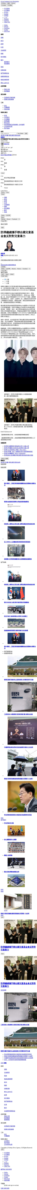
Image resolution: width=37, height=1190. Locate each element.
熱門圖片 (3, 820)
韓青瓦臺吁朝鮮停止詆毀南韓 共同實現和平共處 (15, 1051)
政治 (2, 41)
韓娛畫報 (7, 63)
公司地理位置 (8, 126)
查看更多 (6, 144)
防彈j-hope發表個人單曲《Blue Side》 (15, 450)
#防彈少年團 (4, 135)
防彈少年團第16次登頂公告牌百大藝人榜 (16, 448)
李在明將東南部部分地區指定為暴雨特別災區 (18, 1054)
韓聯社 (3, 137)
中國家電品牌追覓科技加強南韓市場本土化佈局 (18, 1058)
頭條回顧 (3, 70)
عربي (5, 1161)
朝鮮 (2, 53)
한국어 (6, 1156)
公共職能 (7, 119)
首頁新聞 (3, 990)
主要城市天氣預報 (9, 97)
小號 (7, 279)
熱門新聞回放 (5, 73)
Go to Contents (5, 1)
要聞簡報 (7, 1119)
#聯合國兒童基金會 (14, 135)
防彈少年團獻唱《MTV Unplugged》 (15, 453)
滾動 (2, 37)
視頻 (2, 67)
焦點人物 (7, 89)
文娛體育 (3, 50)
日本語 (6, 1160)
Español (6, 1163)
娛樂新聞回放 (5, 76)
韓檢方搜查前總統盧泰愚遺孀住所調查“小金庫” (15, 913)
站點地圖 (7, 109)
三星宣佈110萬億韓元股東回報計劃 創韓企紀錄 (15, 1024)
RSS (5, 105)
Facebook (6, 28)
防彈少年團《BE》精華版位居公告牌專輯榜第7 (18, 451)
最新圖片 (7, 62)
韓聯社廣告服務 (9, 99)
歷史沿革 (7, 123)
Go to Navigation (14, 1)
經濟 (2, 44)
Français (6, 1164)
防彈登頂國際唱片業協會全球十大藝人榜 (16, 446)
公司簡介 (7, 117)
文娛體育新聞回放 (9, 1111)
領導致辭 (7, 121)
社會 (2, 47)
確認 (2, 227)
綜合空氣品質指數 (6, 155)
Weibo (6, 25)
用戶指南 (7, 128)
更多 (2, 818)
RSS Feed (7, 31)
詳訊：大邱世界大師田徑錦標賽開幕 (15, 1059)
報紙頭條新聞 (5, 79)
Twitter (6, 30)
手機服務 (7, 107)
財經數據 (7, 91)
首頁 (5, 115)
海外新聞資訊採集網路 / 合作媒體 (14, 124)
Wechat (6, 26)
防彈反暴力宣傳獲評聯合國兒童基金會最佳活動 (18, 455)
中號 (7, 281)
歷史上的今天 (5, 83)
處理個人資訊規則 (6, 1169)
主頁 (2, 1063)
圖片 (2, 60)
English (6, 1158)
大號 (7, 283)
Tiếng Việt (7, 1166)
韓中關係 (3, 57)
